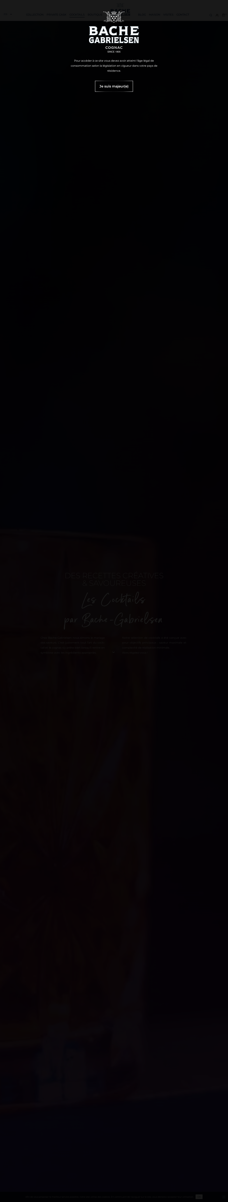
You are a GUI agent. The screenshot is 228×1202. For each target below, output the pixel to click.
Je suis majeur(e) (114, 86)
